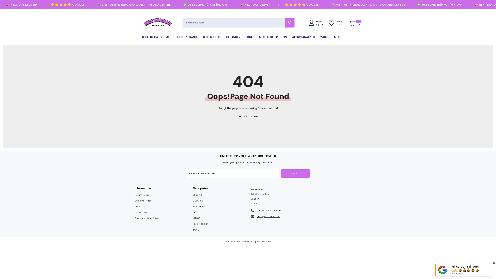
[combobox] (234, 23)
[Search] (238, 23)
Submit (295, 173)
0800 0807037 (274, 210)
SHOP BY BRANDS (187, 37)
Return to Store (248, 116)
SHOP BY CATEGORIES (156, 37)
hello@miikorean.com (268, 216)
